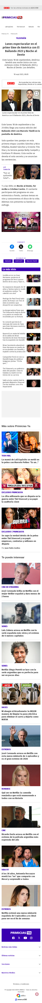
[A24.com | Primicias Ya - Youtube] (25, 938)
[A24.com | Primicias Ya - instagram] (31, 938)
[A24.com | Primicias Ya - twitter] (19, 938)
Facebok (12, 251)
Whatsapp (30, 251)
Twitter (21, 251)
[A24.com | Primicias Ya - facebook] (13, 938)
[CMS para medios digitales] (21, 999)
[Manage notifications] (37, 994)
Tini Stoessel (21, 27)
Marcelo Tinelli (32, 261)
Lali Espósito (9, 27)
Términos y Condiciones (21, 984)
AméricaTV (18, 261)
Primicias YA (5, 34)
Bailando (8, 261)
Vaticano (31, 27)
